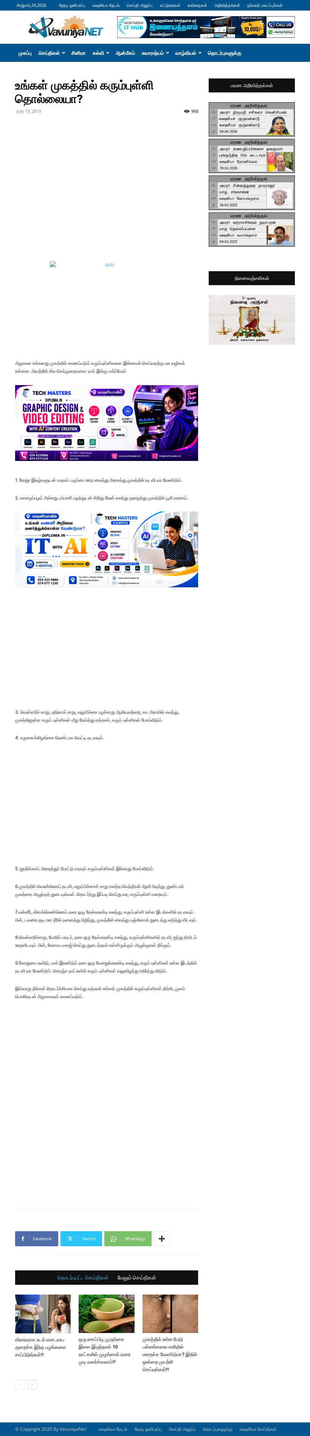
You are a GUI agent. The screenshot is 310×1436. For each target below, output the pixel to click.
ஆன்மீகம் (125, 52)
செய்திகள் (49, 52)
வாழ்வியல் (185, 52)
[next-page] (32, 1384)
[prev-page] (20, 1384)
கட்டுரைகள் (170, 5)
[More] (162, 1238)
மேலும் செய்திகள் (137, 1277)
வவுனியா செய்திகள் (258, 1429)
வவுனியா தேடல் (106, 5)
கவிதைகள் (197, 5)
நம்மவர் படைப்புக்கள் (265, 5)
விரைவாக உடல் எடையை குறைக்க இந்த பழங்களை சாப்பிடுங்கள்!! (40, 1347)
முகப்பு (25, 52)
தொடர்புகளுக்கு (224, 52)
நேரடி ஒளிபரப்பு (72, 5)
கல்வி (98, 52)
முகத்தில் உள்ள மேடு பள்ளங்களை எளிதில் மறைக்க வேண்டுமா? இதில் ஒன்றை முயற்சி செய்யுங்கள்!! (170, 1354)
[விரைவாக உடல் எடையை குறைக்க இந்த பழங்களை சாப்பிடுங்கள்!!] (43, 1314)
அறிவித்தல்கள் (227, 5)
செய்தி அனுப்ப (140, 5)
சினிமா (78, 52)
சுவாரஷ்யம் (153, 52)
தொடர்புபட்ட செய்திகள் (82, 1277)
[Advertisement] (106, 134)
